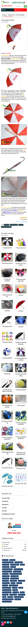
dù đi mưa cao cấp (7, 601)
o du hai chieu (6, 583)
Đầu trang (24, 221)
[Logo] (14, 2)
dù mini (13, 583)
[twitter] (8, 622)
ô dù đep (13, 566)
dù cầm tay (6, 224)
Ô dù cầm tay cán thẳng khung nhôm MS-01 (20, 454)
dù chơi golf (5, 580)
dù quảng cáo (13, 594)
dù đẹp (22, 592)
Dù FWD (21, 295)
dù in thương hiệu (13, 224)
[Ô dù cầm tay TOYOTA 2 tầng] (20, 367)
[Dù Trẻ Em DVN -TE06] (20, 477)
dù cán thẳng (21, 580)
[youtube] (11, 622)
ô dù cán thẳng (15, 576)
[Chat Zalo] (26, 612)
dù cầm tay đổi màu (19, 596)
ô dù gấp (15, 587)
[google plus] (5, 622)
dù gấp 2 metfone (13, 585)
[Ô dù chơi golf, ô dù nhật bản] (7, 399)
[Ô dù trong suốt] (20, 399)
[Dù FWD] (20, 288)
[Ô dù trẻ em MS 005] (7, 335)
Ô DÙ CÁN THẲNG (20, 15)
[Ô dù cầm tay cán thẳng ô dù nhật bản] (7, 383)
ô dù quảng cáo (17, 571)
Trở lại (18, 221)
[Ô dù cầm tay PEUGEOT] (7, 272)
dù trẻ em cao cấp (7, 590)
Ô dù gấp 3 (5, 594)
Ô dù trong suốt (21, 405)
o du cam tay (5, 564)
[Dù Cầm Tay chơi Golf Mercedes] (20, 336)
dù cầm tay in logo (18, 569)
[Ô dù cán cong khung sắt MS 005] (20, 415)
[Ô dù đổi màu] (7, 367)
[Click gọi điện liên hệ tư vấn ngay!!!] (2, 624)
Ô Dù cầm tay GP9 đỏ (7, 263)
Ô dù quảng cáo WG (7, 326)
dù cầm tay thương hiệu (8, 599)
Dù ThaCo (20, 326)
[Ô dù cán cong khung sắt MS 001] (20, 431)
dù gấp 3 (15, 590)
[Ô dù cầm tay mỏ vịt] (20, 241)
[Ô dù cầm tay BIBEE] (20, 383)
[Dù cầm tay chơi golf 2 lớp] (7, 414)
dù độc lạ (10, 596)
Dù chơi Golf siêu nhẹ (7, 467)
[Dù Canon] (20, 304)
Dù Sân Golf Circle (20, 468)
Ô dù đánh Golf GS (7, 248)
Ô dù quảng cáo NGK (6, 207)
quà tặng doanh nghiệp (6, 226)
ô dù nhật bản (6, 576)
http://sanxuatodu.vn (11, 618)
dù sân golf (18, 599)
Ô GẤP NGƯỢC (5, 501)
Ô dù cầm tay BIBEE (21, 389)
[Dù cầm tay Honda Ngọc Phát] (20, 273)
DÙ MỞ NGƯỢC (5, 504)
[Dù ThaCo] (20, 320)
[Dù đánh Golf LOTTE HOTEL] (20, 257)
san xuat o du (21, 594)
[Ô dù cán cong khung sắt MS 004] (7, 431)
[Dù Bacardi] (7, 304)
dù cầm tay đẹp (19, 562)
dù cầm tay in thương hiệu (16, 573)
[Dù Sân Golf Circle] (20, 462)
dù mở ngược (6, 566)
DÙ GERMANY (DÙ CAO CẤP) (8, 514)
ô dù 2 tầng (15, 592)
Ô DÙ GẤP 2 (4, 507)
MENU (4, 10)
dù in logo (21, 224)
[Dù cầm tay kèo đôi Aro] (7, 288)
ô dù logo (5, 585)
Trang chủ (4, 15)
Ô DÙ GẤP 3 (4, 511)
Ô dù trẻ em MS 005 (7, 342)
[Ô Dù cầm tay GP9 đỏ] (7, 257)
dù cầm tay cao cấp (7, 571)
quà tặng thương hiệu (7, 569)
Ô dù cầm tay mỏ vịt (21, 248)
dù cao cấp (5, 573)
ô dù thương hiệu (14, 578)
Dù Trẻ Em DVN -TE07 (7, 486)
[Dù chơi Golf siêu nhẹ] (7, 461)
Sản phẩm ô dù (19, 10)
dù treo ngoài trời (6, 587)
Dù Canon (20, 311)
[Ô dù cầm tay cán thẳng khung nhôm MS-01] (20, 446)
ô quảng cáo (5, 578)
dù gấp (22, 564)
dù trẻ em (19, 583)
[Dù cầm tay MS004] (7, 351)
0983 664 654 (14, 533)
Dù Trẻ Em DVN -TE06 (20, 483)
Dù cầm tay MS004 (7, 358)
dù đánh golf (13, 580)
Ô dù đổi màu (7, 374)
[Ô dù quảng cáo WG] (7, 320)
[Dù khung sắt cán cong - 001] (7, 446)
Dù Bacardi (7, 310)
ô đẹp (4, 596)
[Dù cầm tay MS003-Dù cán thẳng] (20, 352)
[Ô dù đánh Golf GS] (7, 241)
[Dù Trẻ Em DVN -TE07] (7, 478)
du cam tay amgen (7, 592)
